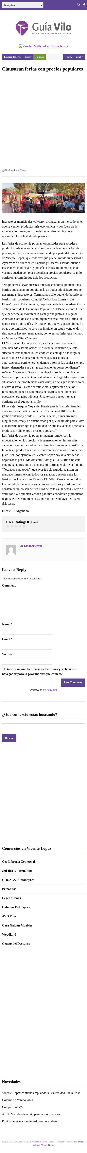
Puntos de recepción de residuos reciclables (29, 1121)
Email (6, 639)
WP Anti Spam (50, 689)
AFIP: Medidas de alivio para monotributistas (31, 1114)
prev (69, 57)
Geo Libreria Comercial (18, 861)
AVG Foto (9, 916)
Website (7, 654)
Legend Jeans (11, 898)
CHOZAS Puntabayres (18, 880)
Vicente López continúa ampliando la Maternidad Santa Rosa (41, 1093)
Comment (9, 585)
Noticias (39, 57)
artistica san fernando (17, 870)
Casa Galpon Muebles (17, 925)
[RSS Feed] (78, 5)
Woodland (9, 934)
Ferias (28, 57)
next (79, 57)
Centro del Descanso (16, 943)
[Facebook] (84, 5)
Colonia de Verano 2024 (17, 1100)
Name (6, 624)
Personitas (9, 889)
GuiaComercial (33, 545)
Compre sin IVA (12, 1107)
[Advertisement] (43, 120)
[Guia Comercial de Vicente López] (43, 37)
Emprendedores (12, 57)
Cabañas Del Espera (16, 907)
